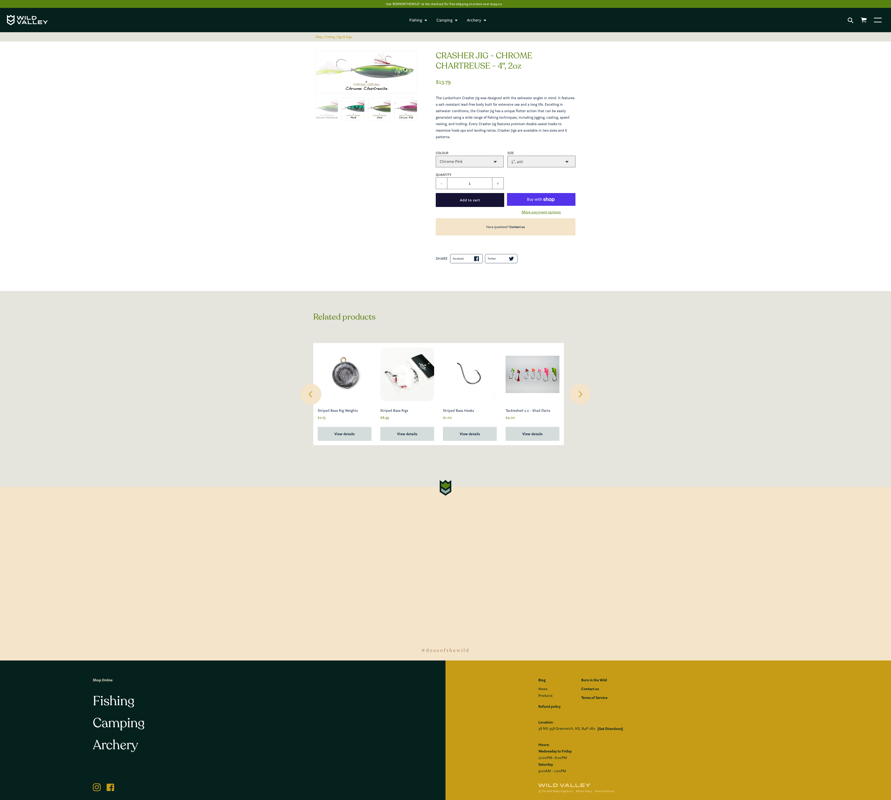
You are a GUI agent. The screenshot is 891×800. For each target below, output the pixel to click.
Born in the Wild (594, 680)
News (542, 689)
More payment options (541, 212)
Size (510, 153)
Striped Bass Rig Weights (338, 410)
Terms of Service (594, 697)
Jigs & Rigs (345, 37)
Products (545, 695)
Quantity (443, 175)
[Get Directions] (610, 728)
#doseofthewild (446, 650)
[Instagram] (97, 786)
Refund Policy (584, 791)
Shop (319, 37)
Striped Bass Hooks (458, 410)
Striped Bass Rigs (394, 410)
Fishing (330, 37)
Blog (542, 680)
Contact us (517, 227)
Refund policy (549, 706)
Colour (442, 153)
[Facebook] (110, 786)
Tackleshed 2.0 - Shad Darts (528, 410)
